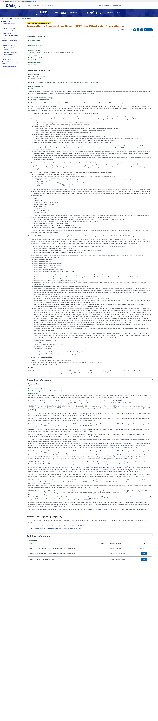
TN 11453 (120, 402)
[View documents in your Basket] (91, 13)
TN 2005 (126, 471)
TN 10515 (126, 447)
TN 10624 (83, 431)
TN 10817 (83, 420)
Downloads (73, 12)
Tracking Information (8, 23)
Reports (63, 12)
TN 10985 (147, 408)
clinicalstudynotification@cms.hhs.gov (70, 352)
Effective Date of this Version (10, 35)
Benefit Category (7, 43)
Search (56, 12)
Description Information (9, 40)
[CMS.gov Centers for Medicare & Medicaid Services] (12, 6)
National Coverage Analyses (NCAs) (11, 63)
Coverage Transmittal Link (10, 57)
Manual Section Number (9, 28)
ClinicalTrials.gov (72, 316)
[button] (88, 13)
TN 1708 (87, 499)
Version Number (7, 33)
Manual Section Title (8, 30)
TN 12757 (116, 397)
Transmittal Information (9, 52)
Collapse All (128, 30)
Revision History (7, 59)
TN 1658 (54, 506)
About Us (100, 5)
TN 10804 (83, 425)
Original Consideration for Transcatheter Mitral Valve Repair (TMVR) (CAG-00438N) (57, 525)
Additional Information (9, 66)
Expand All (120, 30)
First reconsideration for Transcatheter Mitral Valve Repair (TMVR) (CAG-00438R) (56, 528)
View (143, 553)
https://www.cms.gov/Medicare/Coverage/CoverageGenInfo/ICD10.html (105, 443)
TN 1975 (134, 476)
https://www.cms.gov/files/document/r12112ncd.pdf (44, 390)
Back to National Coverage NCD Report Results (17, 18)
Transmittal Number (8, 54)
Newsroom (107, 5)
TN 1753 (87, 487)
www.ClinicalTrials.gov (80, 304)
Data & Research (117, 5)
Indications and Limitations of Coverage (10, 48)
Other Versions (7, 69)
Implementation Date (8, 38)
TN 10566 (87, 436)
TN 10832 (83, 415)
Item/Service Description (9, 45)
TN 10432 (126, 458)
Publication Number (8, 26)
